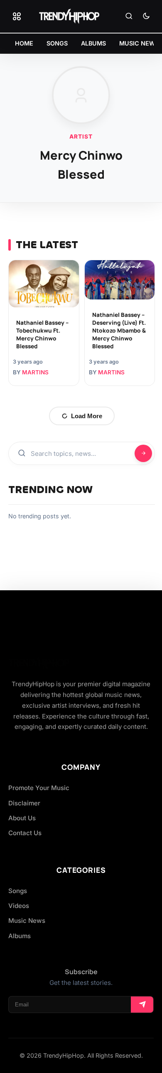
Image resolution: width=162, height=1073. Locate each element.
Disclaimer (24, 803)
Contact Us (25, 833)
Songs (17, 891)
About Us (22, 818)
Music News (26, 921)
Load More (86, 415)
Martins (35, 372)
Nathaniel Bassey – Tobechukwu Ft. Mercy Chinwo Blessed (42, 334)
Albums (19, 936)
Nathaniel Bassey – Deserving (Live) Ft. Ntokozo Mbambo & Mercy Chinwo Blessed (119, 330)
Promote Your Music (38, 788)
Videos (18, 906)
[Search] (128, 16)
